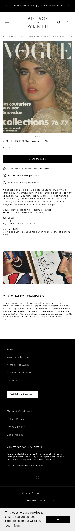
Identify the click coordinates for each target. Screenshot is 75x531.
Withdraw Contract (22, 394)
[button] (7, 22)
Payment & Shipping (19, 372)
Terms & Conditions (19, 411)
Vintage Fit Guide (18, 364)
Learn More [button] (13, 525)
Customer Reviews (18, 357)
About (10, 349)
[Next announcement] (68, 6)
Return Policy (15, 419)
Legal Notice (15, 434)
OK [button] (58, 519)
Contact (12, 380)
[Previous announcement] (6, 6)
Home (5, 36)
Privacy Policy (16, 426)
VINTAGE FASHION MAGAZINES (25, 36)
